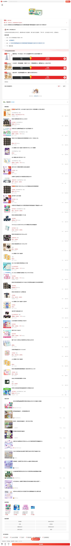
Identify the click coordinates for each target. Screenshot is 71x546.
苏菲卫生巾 (19, 529)
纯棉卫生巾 (19, 526)
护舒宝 (51, 524)
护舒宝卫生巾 (51, 526)
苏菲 (51, 529)
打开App (68, 1)
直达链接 (41, 544)
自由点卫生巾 (51, 521)
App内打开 (36, 539)
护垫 (20, 524)
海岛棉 (19, 521)
